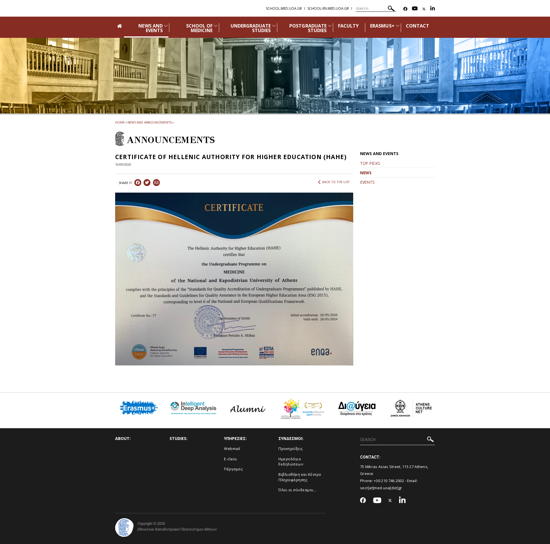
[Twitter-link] (424, 9)
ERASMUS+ (382, 26)
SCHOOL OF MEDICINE (199, 28)
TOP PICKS (370, 163)
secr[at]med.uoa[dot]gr (381, 487)
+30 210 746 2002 (389, 480)
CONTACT (417, 26)
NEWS (366, 172)
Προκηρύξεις (290, 448)
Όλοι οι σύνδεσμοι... (297, 489)
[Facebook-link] (405, 9)
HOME (120, 122)
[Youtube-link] (415, 9)
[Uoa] (124, 527)
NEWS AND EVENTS (150, 28)
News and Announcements (149, 122)
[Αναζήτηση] (391, 9)
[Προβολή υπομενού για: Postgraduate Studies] (330, 25)
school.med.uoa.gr (284, 8)
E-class (230, 458)
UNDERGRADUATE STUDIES (251, 28)
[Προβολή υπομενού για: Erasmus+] (397, 25)
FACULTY (348, 26)
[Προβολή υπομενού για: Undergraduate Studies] (274, 25)
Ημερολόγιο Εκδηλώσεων (290, 461)
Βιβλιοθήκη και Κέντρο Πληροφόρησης (299, 477)
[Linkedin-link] (432, 9)
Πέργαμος (233, 468)
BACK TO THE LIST (336, 182)
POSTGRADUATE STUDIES (308, 28)
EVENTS (367, 182)
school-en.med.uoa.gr (328, 8)
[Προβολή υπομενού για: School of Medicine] (216, 25)
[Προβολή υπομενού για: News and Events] (166, 25)
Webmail (232, 448)
